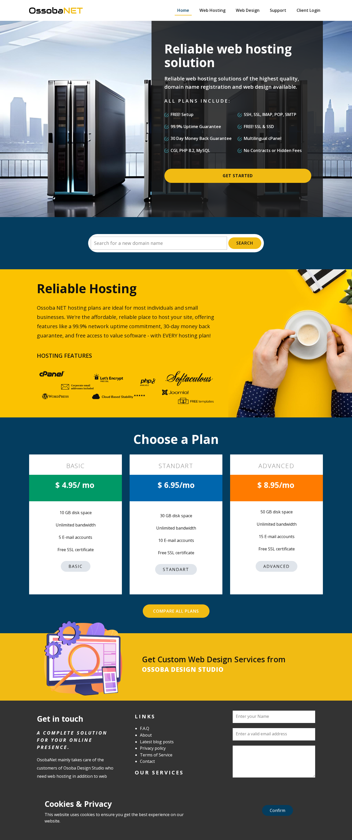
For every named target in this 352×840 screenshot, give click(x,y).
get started (238, 175)
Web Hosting (212, 10)
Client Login (308, 10)
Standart (176, 569)
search (244, 243)
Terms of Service (156, 755)
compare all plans (176, 611)
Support (278, 10)
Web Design (247, 10)
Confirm (277, 810)
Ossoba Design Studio (183, 669)
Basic (76, 566)
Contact (147, 761)
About (146, 735)
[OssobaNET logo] (56, 10)
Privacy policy (153, 748)
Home (183, 10)
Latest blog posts (157, 742)
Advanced (276, 566)
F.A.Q (144, 728)
